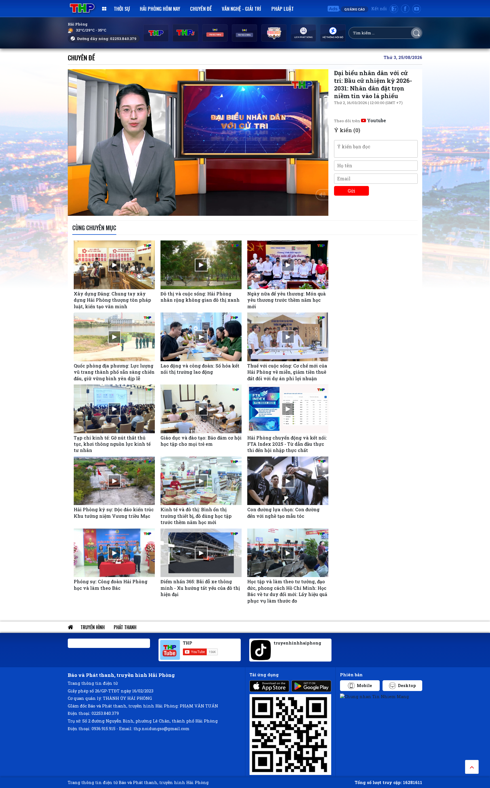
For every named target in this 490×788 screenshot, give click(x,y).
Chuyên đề (201, 8)
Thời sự (122, 8)
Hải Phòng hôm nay (160, 8)
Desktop (407, 685)
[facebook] (405, 9)
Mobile (364, 685)
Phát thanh (125, 627)
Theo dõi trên (360, 120)
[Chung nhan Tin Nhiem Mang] (374, 696)
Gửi (351, 191)
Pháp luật (282, 8)
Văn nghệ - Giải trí (241, 8)
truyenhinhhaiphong (297, 643)
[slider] (196, 210)
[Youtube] (416, 9)
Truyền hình (93, 627)
